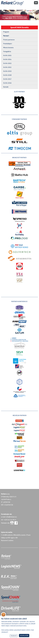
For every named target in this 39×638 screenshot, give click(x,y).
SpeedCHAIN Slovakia (19, 27)
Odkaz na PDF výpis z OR (9, 538)
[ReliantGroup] (12, 5)
